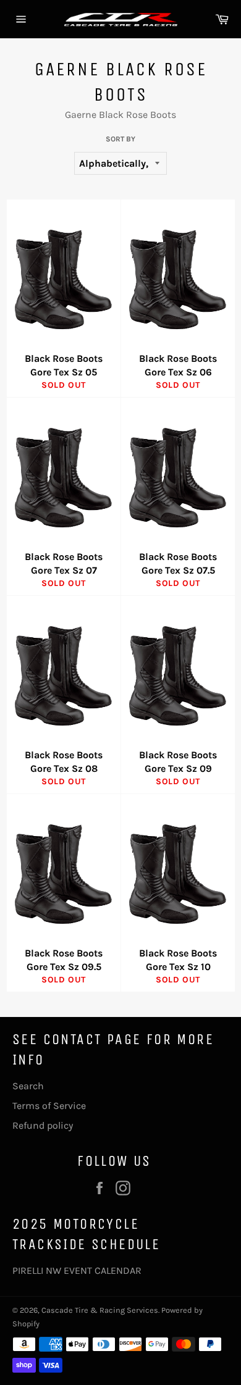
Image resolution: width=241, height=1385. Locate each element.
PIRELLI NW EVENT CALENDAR (77, 1270)
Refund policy (42, 1125)
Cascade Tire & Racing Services (99, 1310)
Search (28, 1086)
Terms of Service (49, 1105)
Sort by (120, 139)
